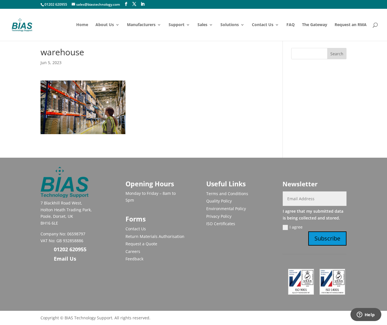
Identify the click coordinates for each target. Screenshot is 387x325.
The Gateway (314, 25)
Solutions (229, 25)
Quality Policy (219, 201)
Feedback (134, 258)
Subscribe (327, 238)
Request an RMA (351, 25)
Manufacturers (141, 25)
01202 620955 (55, 4)
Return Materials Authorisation (155, 236)
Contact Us (262, 25)
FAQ (290, 25)
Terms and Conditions (227, 193)
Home (82, 25)
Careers (133, 251)
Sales (202, 25)
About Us (104, 25)
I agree (296, 227)
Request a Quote (141, 243)
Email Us (65, 258)
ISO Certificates (220, 223)
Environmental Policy (226, 208)
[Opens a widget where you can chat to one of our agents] (365, 315)
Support (176, 25)
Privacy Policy (218, 216)
